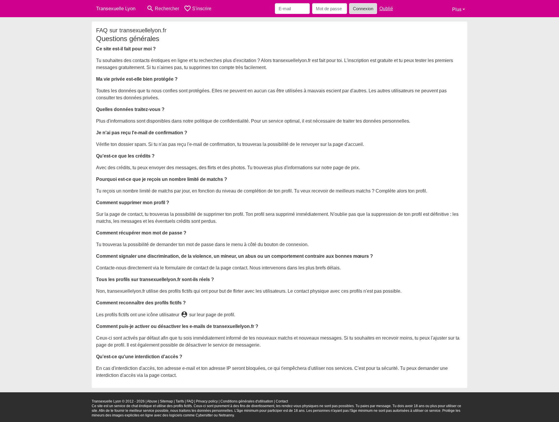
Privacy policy (207, 401)
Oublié (386, 8)
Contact (282, 401)
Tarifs (180, 401)
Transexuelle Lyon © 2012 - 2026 (118, 401)
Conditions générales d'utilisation (246, 401)
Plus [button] (456, 9)
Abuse (152, 401)
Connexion (363, 8)
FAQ (190, 401)
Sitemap (166, 401)
